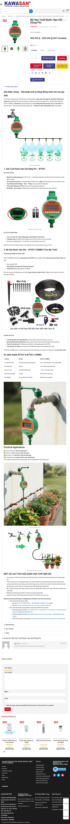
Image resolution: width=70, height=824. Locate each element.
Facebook (32, 72)
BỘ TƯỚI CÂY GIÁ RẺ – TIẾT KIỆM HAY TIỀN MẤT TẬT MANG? (35, 603)
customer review (43, 27)
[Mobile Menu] (1, 4)
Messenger (65, 816)
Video (7, 633)
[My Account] (64, 10)
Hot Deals (4, 738)
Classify (34, 50)
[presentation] (4, 31)
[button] (35, 87)
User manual (9, 629)
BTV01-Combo (51, 50)
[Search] (31, 11)
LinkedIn (39, 72)
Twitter (35, 72)
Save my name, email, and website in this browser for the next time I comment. (30, 705)
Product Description (12, 86)
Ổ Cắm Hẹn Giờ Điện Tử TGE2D (26, 741)
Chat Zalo (66, 809)
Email (45, 72)
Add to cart (49, 58)
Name (6, 691)
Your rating (8, 668)
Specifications (10, 624)
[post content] (9, 728)
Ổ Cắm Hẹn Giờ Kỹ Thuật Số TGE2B (60, 741)
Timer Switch (39, 738)
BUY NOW (62, 58)
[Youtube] (62, 775)
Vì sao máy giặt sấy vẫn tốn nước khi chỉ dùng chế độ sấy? (34, 605)
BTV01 (42, 50)
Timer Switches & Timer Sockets (14, 738)
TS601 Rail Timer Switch (43, 740)
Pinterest (42, 72)
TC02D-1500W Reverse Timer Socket (9, 741)
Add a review (53, 27)
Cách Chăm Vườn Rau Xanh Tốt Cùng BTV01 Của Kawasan (48, 618)
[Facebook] (54, 775)
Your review (9, 672)
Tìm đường (66, 803)
